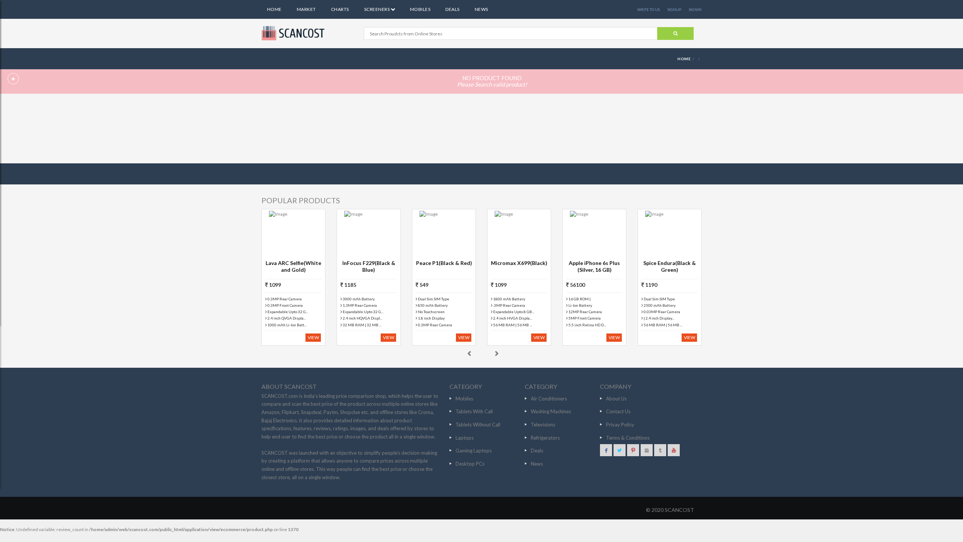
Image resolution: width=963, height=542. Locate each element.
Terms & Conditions (628, 438)
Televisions (543, 425)
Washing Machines (551, 411)
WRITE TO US (648, 9)
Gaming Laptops (474, 451)
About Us (616, 399)
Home (274, 9)
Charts (340, 9)
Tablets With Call (474, 411)
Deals (452, 9)
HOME (684, 58)
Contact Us (618, 411)
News (481, 9)
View (313, 337)
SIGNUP (674, 9)
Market (306, 9)
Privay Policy (620, 425)
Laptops (465, 438)
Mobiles (420, 9)
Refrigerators (545, 438)
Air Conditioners (549, 399)
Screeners (377, 9)
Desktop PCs (470, 464)
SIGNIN (695, 9)
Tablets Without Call (478, 425)
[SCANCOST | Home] (294, 33)
